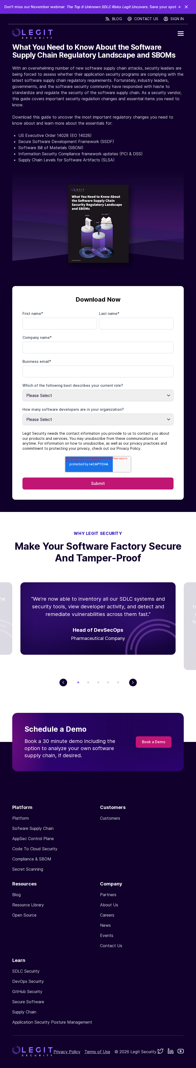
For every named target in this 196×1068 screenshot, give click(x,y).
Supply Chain (24, 1011)
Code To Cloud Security (34, 848)
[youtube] (181, 1052)
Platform (20, 818)
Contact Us (146, 19)
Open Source (24, 915)
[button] (181, 33)
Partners (108, 894)
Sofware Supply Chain (33, 828)
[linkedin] (170, 1052)
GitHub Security (27, 991)
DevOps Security (28, 981)
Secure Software (28, 1001)
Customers (110, 818)
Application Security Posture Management (52, 1022)
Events (106, 935)
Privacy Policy (67, 1051)
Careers (107, 915)
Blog (117, 19)
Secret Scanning (27, 869)
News (105, 925)
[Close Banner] (186, 7)
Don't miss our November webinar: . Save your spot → (92, 7)
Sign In (177, 19)
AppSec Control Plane (33, 838)
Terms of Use (97, 1051)
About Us (109, 904)
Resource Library (28, 904)
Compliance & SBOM (31, 858)
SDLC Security (26, 971)
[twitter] (160, 1052)
